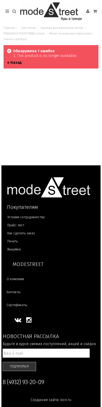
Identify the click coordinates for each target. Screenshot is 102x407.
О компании (15, 279)
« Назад (14, 62)
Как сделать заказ (21, 233)
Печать (12, 241)
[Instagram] (29, 320)
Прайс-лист (15, 225)
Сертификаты (17, 305)
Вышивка (14, 249)
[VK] (17, 320)
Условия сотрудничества (26, 217)
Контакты (13, 292)
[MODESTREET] (51, 11)
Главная (9, 28)
